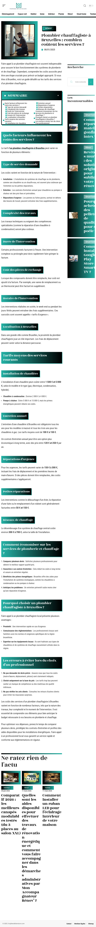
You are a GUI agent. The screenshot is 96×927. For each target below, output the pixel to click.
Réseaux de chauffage (46, 109)
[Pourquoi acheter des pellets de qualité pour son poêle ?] (73, 215)
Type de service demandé (16, 107)
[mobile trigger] (4, 5)
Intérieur (7, 788)
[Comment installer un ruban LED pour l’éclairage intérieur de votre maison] (52, 777)
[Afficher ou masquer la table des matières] (43, 95)
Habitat (47, 788)
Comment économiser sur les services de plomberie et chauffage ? (47, 113)
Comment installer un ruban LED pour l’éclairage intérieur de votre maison (51, 810)
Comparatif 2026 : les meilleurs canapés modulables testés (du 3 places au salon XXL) (11, 814)
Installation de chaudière (16, 123)
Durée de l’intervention (15, 111)
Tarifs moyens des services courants (15, 120)
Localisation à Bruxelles (16, 117)
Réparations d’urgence (46, 105)
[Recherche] (84, 6)
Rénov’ (49, 28)
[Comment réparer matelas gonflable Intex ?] (73, 127)
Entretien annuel (44, 103)
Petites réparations (45, 107)
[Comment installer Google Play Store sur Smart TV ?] (73, 258)
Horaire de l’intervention (16, 115)
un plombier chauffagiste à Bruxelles (27, 148)
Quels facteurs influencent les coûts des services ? (16, 104)
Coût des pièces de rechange (18, 113)
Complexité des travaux (16, 109)
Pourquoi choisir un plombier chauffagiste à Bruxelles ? (46, 118)
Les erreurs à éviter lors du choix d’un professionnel (48, 122)
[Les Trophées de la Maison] (18, 5)
